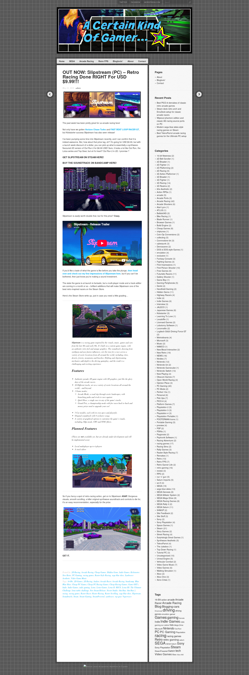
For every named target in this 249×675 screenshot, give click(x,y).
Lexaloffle (161, 319)
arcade (160, 195)
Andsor (96, 581)
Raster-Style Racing (103, 575)
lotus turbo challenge (80, 590)
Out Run (122, 590)
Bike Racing (162, 216)
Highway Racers (164, 295)
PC (157, 631)
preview (160, 425)
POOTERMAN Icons (166, 419)
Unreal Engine (163, 558)
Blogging (167, 606)
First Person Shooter (166, 267)
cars (176, 606)
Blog (158, 606)
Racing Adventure (165, 440)
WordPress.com (152, 2)
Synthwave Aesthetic (166, 540)
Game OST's (133, 584)
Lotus (93, 587)
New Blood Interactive (167, 349)
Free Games (162, 270)
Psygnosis (161, 434)
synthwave (110, 596)
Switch (171, 650)
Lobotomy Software (166, 325)
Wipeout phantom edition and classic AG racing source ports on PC (170, 120)
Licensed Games (164, 322)
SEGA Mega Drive (165, 498)
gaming (172, 617)
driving (169, 610)
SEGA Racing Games (166, 501)
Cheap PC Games (79, 584)
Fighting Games (164, 261)
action (164, 599)
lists (172, 625)
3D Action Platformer (166, 173)
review (160, 470)
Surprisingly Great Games (168, 537)
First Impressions (164, 264)
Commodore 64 (164, 240)
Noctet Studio (112, 590)
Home (62, 61)
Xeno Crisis (162, 579)
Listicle (166, 625)
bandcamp (130, 581)
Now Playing (162, 373)
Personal (161, 395)
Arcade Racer (105, 581)
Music (159, 343)
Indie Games (124, 572)
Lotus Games (102, 587)
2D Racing (75, 572)
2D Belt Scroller (164, 158)
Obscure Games (164, 376)
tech (178, 650)
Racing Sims (162, 446)
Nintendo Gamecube (166, 367)
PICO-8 (160, 401)
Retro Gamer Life (165, 464)
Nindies (160, 358)
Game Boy (161, 279)
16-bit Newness (164, 155)
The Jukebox (163, 546)
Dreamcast (158, 611)
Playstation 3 (162, 410)
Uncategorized (163, 555)
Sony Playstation (164, 522)
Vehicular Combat (165, 561)
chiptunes (161, 231)
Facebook (135, 2)
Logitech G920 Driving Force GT (171, 331)
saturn (181, 640)
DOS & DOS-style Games (168, 249)
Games (161, 617)
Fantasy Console (164, 258)
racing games (88, 575)
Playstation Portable (166, 416)
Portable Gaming (164, 422)
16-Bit (70, 581)
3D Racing (161, 182)
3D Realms (162, 186)
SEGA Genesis (163, 491)
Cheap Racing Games (118, 584)
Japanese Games (165, 310)
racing (65, 593)
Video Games (163, 567)
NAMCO (160, 346)
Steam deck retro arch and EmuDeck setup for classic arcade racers (169, 111)
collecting (161, 237)
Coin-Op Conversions (166, 234)
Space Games (163, 525)
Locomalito (162, 328)
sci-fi (159, 482)
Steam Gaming (86, 596)
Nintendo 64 (162, 364)
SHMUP (160, 510)
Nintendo (161, 361)
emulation (161, 252)
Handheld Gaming (165, 289)
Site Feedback (163, 513)
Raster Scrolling (111, 593)
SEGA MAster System (167, 495)
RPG (159, 473)
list (162, 625)
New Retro (67, 575)
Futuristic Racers (164, 273)
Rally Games (162, 449)
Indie (65, 587)
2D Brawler (162, 161)
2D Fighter (161, 164)
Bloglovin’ (118, 61)
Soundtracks (67, 596)
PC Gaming (77, 575)
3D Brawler (162, 176)
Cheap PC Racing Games (98, 584)
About (131, 61)
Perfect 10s (162, 392)
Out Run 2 (131, 590)
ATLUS (160, 210)
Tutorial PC (162, 552)
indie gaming (84, 587)
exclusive (161, 255)
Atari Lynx (161, 207)
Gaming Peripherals (166, 282)
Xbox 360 (180, 655)
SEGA (72, 61)
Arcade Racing (86, 61)
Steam (75, 596)
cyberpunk (161, 243)
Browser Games (164, 222)
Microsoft (161, 340)
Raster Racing (98, 593)
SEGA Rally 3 (163, 504)
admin (78, 88)
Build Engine (162, 225)
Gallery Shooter (164, 276)
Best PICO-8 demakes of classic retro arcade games (171, 104)
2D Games (78, 581)
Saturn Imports (163, 479)
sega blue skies (118, 575)
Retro (159, 458)
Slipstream (136, 593)
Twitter (123, 2)
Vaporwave (127, 596)
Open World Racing (166, 379)
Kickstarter (135, 572)
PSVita (160, 431)
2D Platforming (163, 167)
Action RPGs (162, 192)
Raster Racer (86, 593)
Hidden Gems (112, 572)
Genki (159, 285)
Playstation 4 (162, 413)
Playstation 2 (162, 407)
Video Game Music (79, 578)
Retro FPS (103, 61)
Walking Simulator (165, 570)
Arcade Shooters (164, 204)
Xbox (159, 573)
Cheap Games (100, 572)
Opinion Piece (163, 382)
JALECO (161, 307)
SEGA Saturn (163, 507)
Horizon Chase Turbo (95, 129)
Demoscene (162, 246)
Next (199, 94)
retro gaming (162, 467)
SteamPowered (98, 596)
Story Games (163, 531)
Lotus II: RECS (114, 587)
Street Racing (163, 534)
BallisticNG (162, 213)
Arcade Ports (163, 198)
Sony (159, 519)
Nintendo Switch (164, 370)
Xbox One (161, 576)
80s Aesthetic (163, 189)
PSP (159, 428)
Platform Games (164, 404)
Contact (142, 61)
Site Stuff (161, 516)
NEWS (160, 355)
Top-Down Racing (165, 549)
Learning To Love (165, 316)
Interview (161, 304)
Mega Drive (178, 625)
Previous (50, 94)
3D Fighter (161, 179)
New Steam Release (98, 590)
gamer (172, 614)
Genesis (181, 618)
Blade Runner (163, 219)
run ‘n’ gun (161, 476)
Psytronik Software (165, 437)
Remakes (161, 455)
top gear (118, 596)
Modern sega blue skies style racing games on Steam (170, 128)
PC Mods (161, 388)
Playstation (180, 632)
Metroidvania (163, 337)
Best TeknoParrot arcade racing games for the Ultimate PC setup (171, 134)
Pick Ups (161, 398)
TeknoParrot (162, 543)
